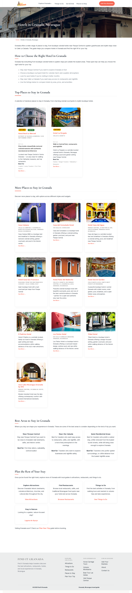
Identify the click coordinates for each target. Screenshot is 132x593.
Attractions (69, 563)
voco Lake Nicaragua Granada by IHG (30, 386)
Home (17, 40)
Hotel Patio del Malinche (63, 280)
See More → (22, 171)
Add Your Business (107, 3)
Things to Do (69, 566)
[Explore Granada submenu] (51, 3)
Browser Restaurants (66, 499)
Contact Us (105, 570)
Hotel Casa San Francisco (28, 280)
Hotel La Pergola (60, 133)
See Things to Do (100, 499)
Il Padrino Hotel (24, 334)
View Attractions (31, 499)
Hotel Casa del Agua (96, 225)
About (103, 567)
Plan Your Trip (44, 528)
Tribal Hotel (92, 334)
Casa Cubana (23, 225)
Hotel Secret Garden (96, 280)
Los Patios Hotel (59, 334)
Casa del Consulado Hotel (63, 225)
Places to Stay (70, 573)
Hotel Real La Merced (27, 133)
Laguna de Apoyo (31, 520)
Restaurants (69, 570)
